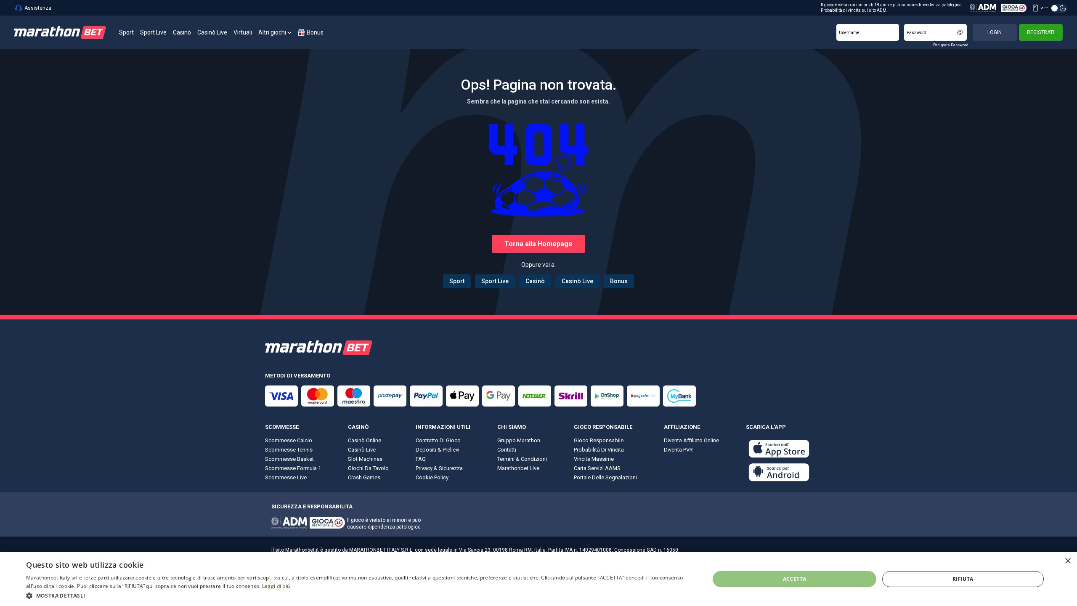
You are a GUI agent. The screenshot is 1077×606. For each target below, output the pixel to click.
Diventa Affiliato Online (691, 440)
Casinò (535, 281)
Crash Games (364, 477)
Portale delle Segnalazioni (605, 477)
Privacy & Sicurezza (439, 468)
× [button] (1067, 561)
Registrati (1040, 32)
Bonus (619, 281)
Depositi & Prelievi (437, 450)
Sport (456, 281)
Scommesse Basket (289, 459)
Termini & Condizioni (522, 459)
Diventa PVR (678, 450)
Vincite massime (594, 459)
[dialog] (538, 579)
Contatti (506, 450)
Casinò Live (577, 281)
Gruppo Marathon (518, 440)
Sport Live (495, 281)
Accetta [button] (794, 578)
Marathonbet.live (518, 468)
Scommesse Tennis (289, 450)
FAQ (421, 459)
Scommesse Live (286, 477)
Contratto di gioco (438, 440)
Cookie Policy (432, 477)
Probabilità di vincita (599, 450)
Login (994, 32)
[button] (358, 595)
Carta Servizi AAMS (597, 468)
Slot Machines (365, 459)
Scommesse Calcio (288, 440)
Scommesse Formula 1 (293, 468)
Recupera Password (950, 45)
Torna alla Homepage (538, 244)
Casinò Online (364, 440)
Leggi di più (276, 586)
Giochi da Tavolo (368, 468)
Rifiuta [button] (963, 578)
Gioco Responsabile (598, 440)
